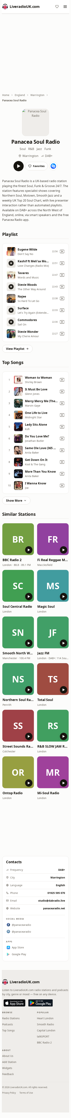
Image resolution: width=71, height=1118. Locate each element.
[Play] (18, 166)
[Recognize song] (53, 166)
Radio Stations (11, 1018)
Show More (14, 501)
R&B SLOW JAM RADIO (52, 746)
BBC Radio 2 (12, 560)
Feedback (8, 1074)
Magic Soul (46, 606)
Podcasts (7, 1024)
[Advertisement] (35, 53)
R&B (31, 149)
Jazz (39, 149)
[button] (18, 539)
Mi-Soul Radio (48, 793)
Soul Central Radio (17, 606)
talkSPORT (43, 1036)
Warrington (37, 95)
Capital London (46, 1030)
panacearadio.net (54, 908)
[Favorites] (57, 6)
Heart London (45, 1018)
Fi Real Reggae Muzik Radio (52, 560)
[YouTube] (62, 251)
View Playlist (15, 349)
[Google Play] (40, 1003)
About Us (7, 1056)
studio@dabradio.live (51, 900)
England (20, 95)
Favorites (39, 166)
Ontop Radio (13, 793)
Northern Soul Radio (18, 699)
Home (5, 95)
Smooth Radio (45, 1024)
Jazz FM (43, 653)
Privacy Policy (9, 1092)
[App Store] (14, 1003)
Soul (23, 149)
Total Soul (45, 699)
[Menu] (65, 6)
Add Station (9, 1062)
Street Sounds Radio (18, 746)
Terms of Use (26, 1092)
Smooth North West (18, 653)
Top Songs (8, 1030)
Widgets (7, 1068)
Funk (47, 149)
